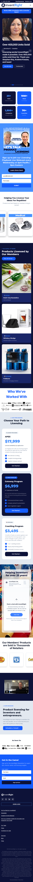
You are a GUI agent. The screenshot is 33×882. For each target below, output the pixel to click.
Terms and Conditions (14, 879)
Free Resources (20, 1)
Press (2, 828)
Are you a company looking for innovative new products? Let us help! (12, 819)
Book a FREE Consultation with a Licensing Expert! (16, 11)
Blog (2, 838)
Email (4, 775)
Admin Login (16, 804)
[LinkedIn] (9, 799)
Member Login (28, 1)
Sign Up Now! (16, 782)
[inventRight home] (12, 5)
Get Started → (16, 466)
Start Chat (16, 614)
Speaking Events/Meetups (7, 815)
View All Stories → (9, 258)
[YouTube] (12, 799)
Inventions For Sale (6, 830)
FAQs (2, 841)
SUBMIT (16, 185)
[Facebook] (2, 799)
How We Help (7, 66)
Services (3, 835)
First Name (5, 769)
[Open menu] (30, 5)
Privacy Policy (20, 879)
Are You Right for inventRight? (8, 810)
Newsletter (4, 813)
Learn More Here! (16, 170)
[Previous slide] (2, 50)
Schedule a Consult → (13, 728)
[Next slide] (30, 50)
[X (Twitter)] (6, 799)
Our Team (3, 825)
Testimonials (19, 66)
